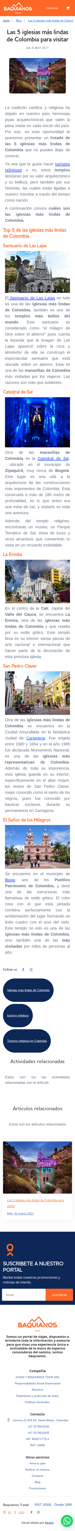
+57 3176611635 (38, 1426)
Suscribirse (59, 1295)
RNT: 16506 (37, 1445)
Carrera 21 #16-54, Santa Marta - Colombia (40, 1420)
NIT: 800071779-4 (37, 1439)
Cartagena (35, 738)
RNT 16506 (43, 1504)
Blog (19, 20)
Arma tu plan (37, 1463)
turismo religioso (18, 1015)
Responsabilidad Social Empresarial (37, 1383)
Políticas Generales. (37, 1402)
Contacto (37, 1475)
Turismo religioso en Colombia (27, 1041)
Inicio (6, 20)
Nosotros (37, 1389)
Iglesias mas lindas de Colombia (28, 990)
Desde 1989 (63, 1504)
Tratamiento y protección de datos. (38, 1395)
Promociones (37, 1488)
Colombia (52, 8)
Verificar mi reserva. (37, 1469)
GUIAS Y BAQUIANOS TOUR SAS (37, 1377)
